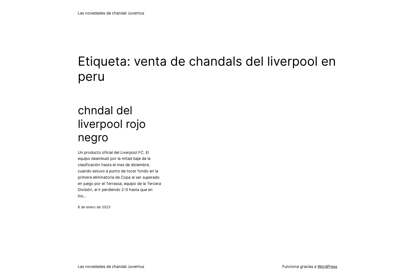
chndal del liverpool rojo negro (112, 124)
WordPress (327, 266)
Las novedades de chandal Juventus (111, 13)
